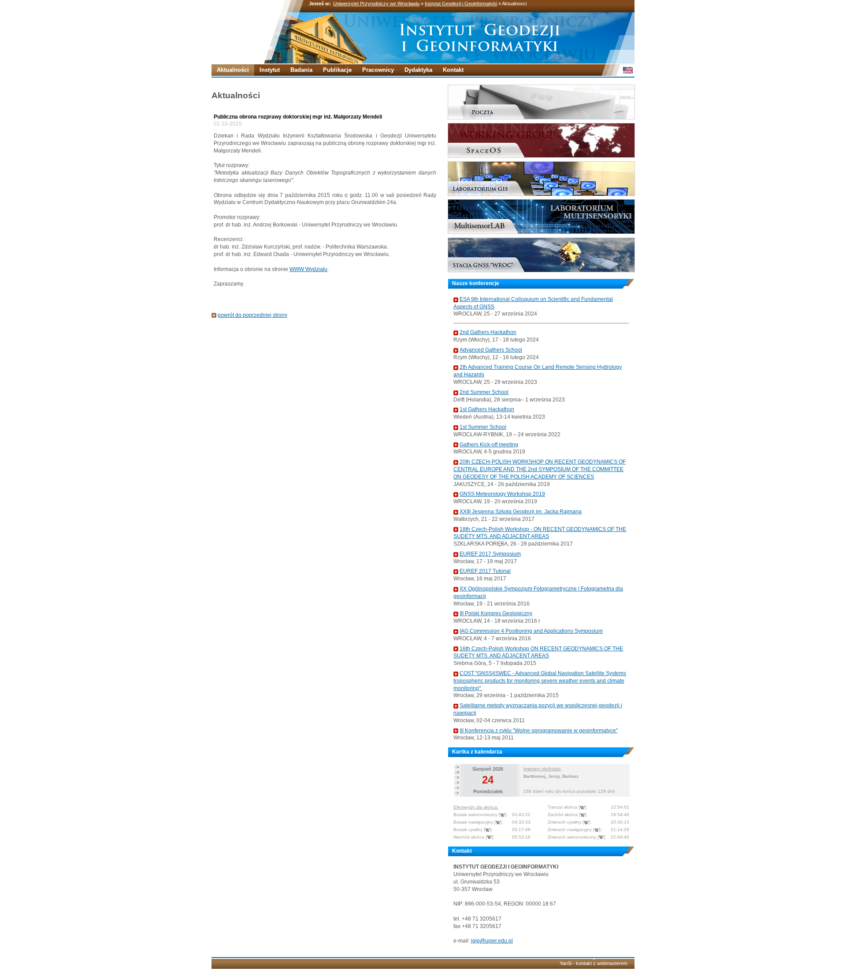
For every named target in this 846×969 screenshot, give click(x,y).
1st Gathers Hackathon (487, 409)
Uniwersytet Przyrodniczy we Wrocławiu (376, 3)
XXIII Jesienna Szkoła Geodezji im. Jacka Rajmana (521, 512)
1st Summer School (483, 427)
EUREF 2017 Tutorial (485, 571)
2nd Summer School (484, 392)
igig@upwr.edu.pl (492, 941)
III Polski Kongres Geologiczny (496, 613)
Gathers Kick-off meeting (489, 445)
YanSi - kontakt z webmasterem (593, 963)
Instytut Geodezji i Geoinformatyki (461, 3)
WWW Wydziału (308, 269)
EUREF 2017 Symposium (490, 554)
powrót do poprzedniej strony (252, 315)
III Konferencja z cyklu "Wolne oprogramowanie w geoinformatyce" (539, 731)
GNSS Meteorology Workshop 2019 (502, 494)
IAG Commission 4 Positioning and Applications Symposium (531, 631)
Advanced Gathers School (491, 350)
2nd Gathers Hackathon (488, 332)
